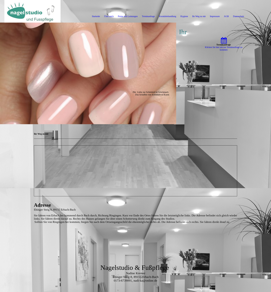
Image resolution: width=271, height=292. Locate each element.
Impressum (215, 16)
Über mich (109, 16)
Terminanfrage (148, 16)
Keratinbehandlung (167, 16)
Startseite (96, 16)
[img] (32, 11)
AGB (226, 16)
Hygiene (184, 16)
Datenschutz (238, 16)
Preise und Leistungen (128, 16)
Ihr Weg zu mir (199, 16)
